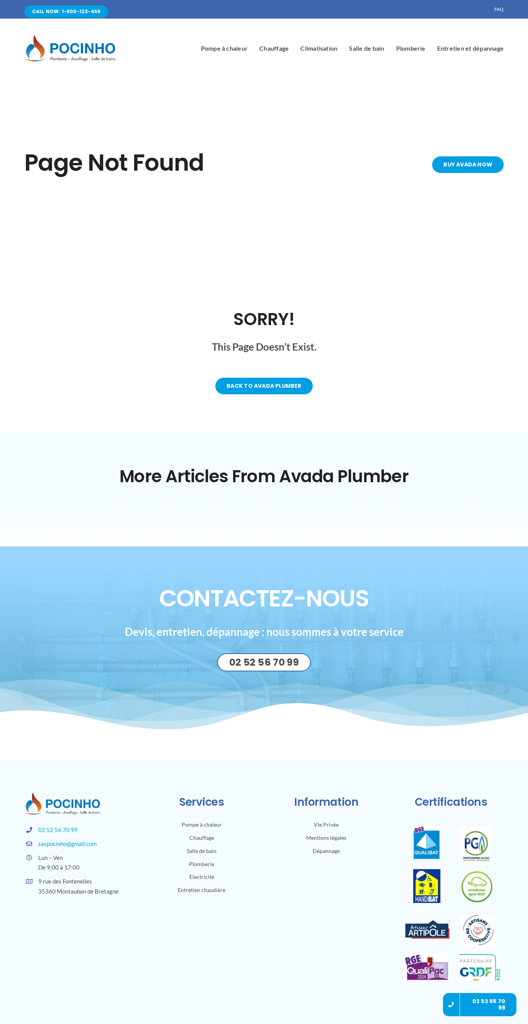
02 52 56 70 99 (58, 829)
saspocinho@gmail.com (67, 843)
